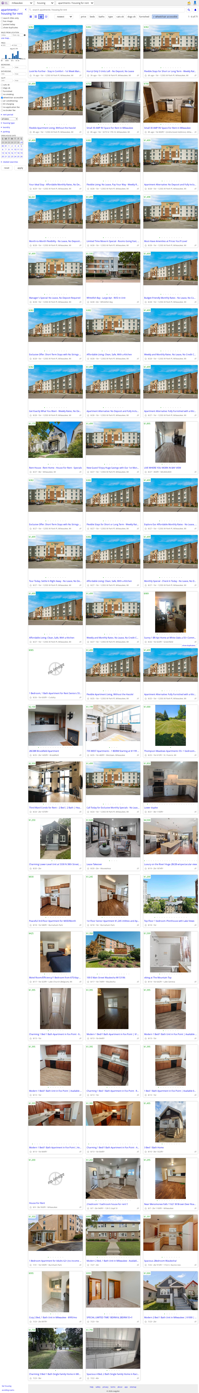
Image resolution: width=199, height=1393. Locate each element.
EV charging (8, 104)
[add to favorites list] (30, 75)
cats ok (6, 84)
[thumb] (35, 16)
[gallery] (41, 16)
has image (8, 21)
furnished (7, 91)
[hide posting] (80, 75)
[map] (46, 16)
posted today (9, 24)
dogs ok (6, 88)
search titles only (11, 18)
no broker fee (9, 110)
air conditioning (10, 101)
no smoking (8, 94)
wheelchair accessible (13, 97)
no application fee (11, 107)
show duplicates (10, 27)
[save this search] (195, 9)
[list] (30, 16)
